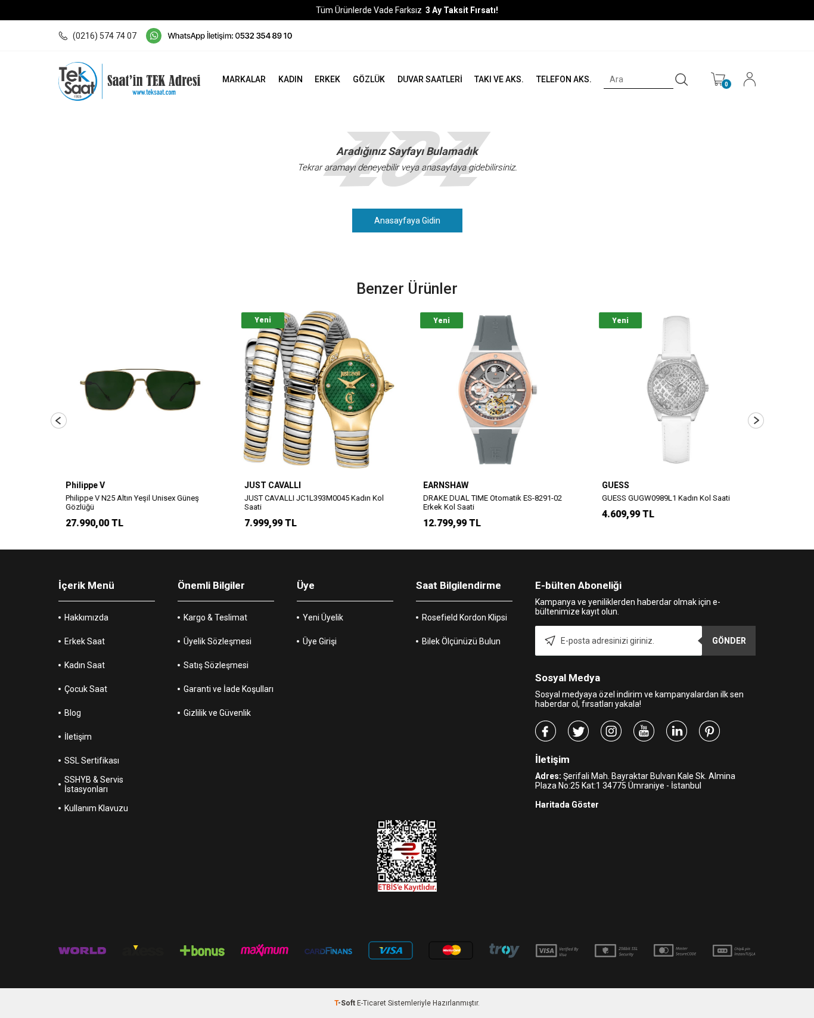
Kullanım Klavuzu (96, 808)
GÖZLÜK (369, 79)
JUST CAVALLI (271, 485)
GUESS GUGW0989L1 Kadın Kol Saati (665, 498)
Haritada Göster (567, 804)
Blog (72, 713)
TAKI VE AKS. (499, 79)
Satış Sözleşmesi (216, 665)
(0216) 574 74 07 (104, 36)
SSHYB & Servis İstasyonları (93, 784)
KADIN (290, 79)
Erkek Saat (84, 641)
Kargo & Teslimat (215, 617)
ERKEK (327, 79)
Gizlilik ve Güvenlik (217, 713)
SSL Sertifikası (91, 760)
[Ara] (681, 80)
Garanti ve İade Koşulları (229, 689)
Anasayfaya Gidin (407, 220)
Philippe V (84, 485)
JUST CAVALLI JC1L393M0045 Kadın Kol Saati (313, 502)
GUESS (614, 485)
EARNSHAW (444, 485)
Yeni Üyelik (323, 617)
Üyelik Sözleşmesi (217, 641)
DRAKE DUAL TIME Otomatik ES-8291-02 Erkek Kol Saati (491, 502)
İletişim (78, 736)
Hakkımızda (86, 617)
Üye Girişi (320, 641)
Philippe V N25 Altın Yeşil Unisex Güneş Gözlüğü (131, 502)
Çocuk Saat (85, 689)
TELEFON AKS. (564, 79)
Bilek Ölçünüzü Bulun (461, 641)
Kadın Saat (84, 665)
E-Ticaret (371, 1003)
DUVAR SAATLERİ (429, 79)
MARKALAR (244, 79)
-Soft (345, 1003)
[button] (59, 420)
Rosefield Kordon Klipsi (464, 617)
